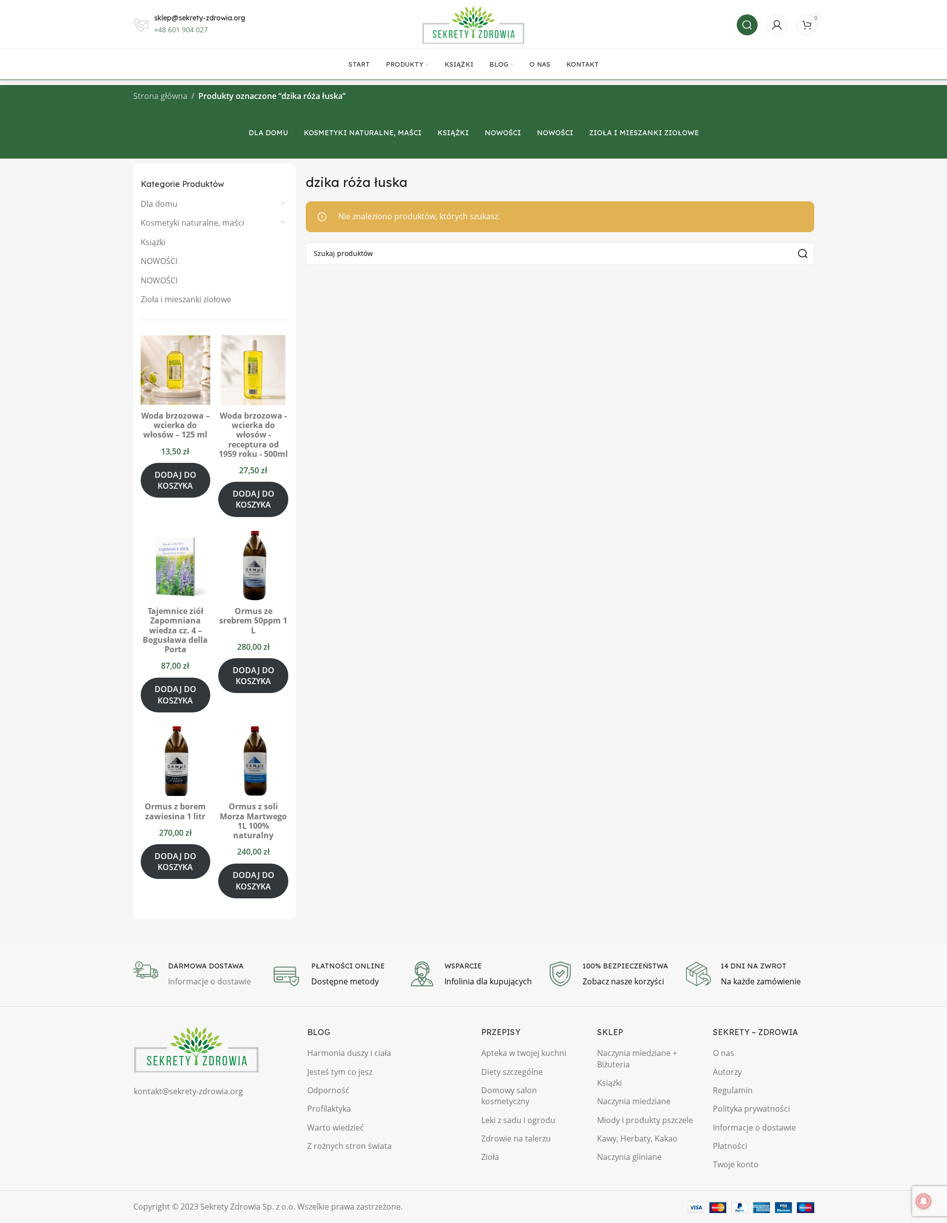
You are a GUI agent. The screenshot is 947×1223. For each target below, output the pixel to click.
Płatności (730, 1145)
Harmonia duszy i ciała (349, 1053)
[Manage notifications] (924, 1201)
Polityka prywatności (751, 1108)
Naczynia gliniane (629, 1156)
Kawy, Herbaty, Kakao (637, 1138)
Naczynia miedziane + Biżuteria (637, 1058)
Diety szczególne (512, 1071)
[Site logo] (474, 23)
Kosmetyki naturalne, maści (192, 222)
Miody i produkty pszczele (645, 1120)
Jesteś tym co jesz (339, 1071)
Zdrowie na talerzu (516, 1138)
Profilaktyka (329, 1108)
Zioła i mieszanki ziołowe (186, 299)
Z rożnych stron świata (349, 1145)
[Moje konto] (777, 25)
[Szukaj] (747, 25)
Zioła (490, 1156)
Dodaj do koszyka (175, 480)
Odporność (328, 1090)
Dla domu (159, 203)
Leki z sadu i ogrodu (518, 1120)
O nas (723, 1053)
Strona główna (160, 95)
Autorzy (727, 1071)
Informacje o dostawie (754, 1127)
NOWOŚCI (159, 261)
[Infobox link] (197, 974)
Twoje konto (736, 1164)
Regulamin (733, 1090)
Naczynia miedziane (634, 1101)
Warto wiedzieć (335, 1127)
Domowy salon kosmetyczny (509, 1096)
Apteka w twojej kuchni (523, 1053)
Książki (153, 242)
